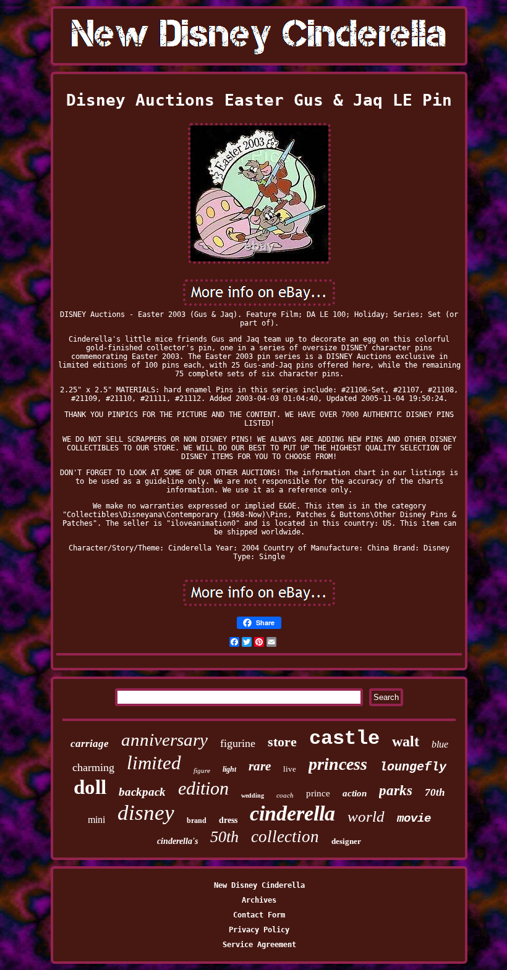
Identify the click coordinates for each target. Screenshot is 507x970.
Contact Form (259, 915)
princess (338, 764)
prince (318, 793)
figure (202, 770)
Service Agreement (259, 944)
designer (346, 841)
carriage (89, 743)
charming (93, 767)
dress (228, 820)
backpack (142, 791)
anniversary (164, 739)
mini (96, 819)
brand (197, 820)
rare (260, 766)
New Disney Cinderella (259, 885)
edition (203, 788)
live (289, 769)
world (366, 816)
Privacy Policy (259, 930)
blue (440, 744)
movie (414, 818)
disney (145, 813)
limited (154, 763)
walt (405, 741)
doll (90, 787)
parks (395, 790)
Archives (259, 900)
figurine (237, 743)
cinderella (292, 813)
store (282, 741)
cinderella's (177, 841)
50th (224, 837)
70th (435, 792)
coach (285, 795)
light (229, 769)
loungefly (413, 767)
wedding (252, 795)
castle (344, 738)
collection (285, 836)
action (355, 793)
